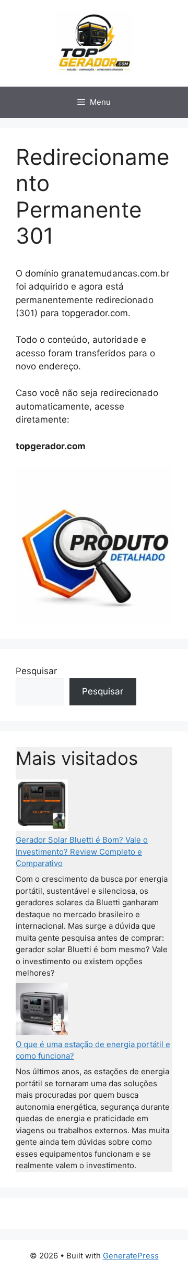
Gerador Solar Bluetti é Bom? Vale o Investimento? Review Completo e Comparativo (82, 851)
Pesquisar (36, 671)
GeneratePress (131, 1256)
